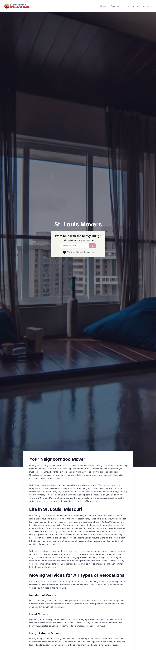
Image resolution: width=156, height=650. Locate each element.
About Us (147, 6)
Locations (131, 6)
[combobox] (74, 245)
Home (103, 6)
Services (115, 6)
